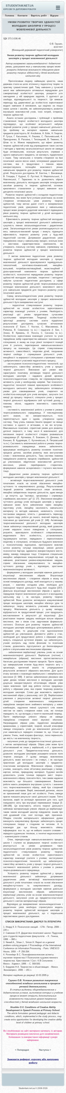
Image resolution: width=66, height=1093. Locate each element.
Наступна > (45, 1050)
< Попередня (22, 1050)
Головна (9, 15)
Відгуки (54, 15)
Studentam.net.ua (20, 5)
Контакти (22, 15)
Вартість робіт (39, 15)
